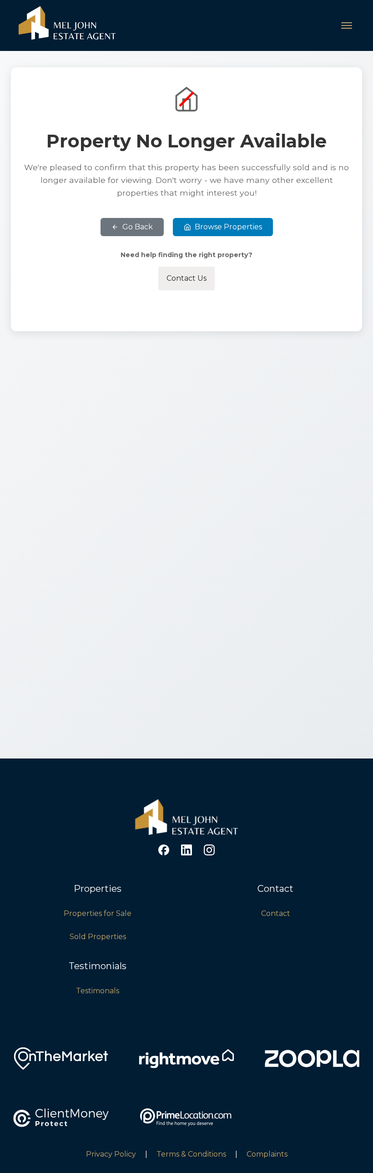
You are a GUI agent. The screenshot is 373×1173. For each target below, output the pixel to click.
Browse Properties (228, 226)
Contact (275, 913)
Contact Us (186, 278)
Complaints (267, 1154)
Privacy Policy (111, 1154)
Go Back (137, 226)
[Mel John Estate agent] (187, 834)
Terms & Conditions (191, 1154)
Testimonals (97, 990)
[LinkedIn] (186, 850)
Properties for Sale (97, 913)
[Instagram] (209, 850)
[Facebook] (164, 850)
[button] (347, 25)
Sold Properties (98, 936)
